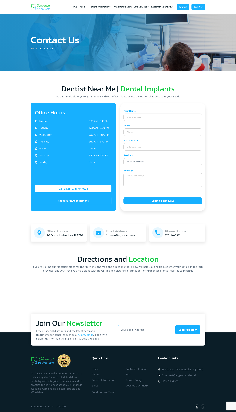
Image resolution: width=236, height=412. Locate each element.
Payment (183, 7)
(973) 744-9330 (170, 381)
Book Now (198, 7)
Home (34, 48)
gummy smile (85, 334)
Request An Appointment (73, 200)
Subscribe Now (188, 329)
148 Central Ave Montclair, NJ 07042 (182, 369)
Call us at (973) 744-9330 (73, 188)
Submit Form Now (163, 200)
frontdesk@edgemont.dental (179, 375)
